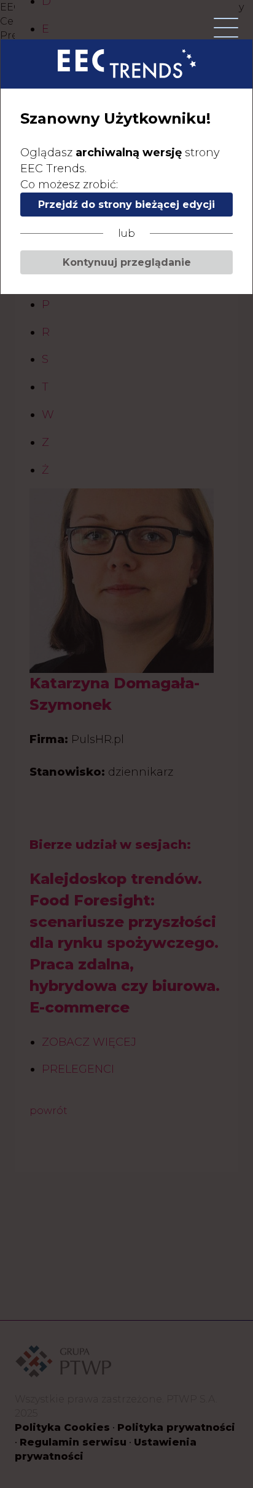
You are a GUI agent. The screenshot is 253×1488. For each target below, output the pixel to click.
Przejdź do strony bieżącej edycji (126, 204)
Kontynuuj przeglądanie (127, 262)
